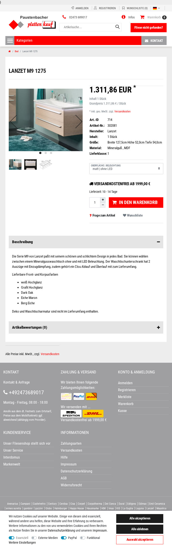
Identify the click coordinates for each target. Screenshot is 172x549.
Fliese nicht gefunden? (148, 28)
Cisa (72, 503)
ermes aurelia (13, 508)
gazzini (39, 508)
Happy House (77, 508)
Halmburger (60, 508)
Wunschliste (134, 215)
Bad (16, 51)
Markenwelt (11, 464)
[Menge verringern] (102, 205)
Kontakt (156, 41)
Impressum (100, 530)
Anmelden (125, 383)
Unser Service (13, 450)
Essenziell (22, 538)
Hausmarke (93, 508)
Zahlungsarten (71, 443)
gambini (28, 508)
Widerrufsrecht (71, 485)
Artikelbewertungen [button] (29, 327)
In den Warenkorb (138, 202)
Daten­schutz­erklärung (61, 530)
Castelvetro (39, 503)
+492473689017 (26, 392)
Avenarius (12, 503)
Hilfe (64, 457)
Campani (25, 503)
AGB (64, 478)
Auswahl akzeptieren (140, 540)
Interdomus (11, 457)
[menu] (10, 40)
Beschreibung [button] (22, 242)
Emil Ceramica (157, 503)
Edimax (142, 503)
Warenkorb (125, 404)
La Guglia (128, 508)
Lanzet (150, 508)
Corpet (81, 503)
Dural (122, 503)
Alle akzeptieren (139, 518)
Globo (48, 508)
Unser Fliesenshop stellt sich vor (26, 443)
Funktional (93, 538)
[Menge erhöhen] (102, 200)
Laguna (140, 508)
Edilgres (131, 503)
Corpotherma (95, 503)
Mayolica (161, 508)
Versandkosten (122, 111)
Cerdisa (63, 503)
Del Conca (110, 503)
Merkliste (124, 397)
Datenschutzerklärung (76, 471)
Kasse (122, 411)
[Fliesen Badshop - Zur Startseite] (32, 21)
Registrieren (127, 390)
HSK (103, 508)
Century (52, 503)
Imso (111, 508)
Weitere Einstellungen (22, 542)
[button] (128, 17)
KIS (118, 508)
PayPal (72, 538)
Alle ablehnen (139, 529)
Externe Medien (48, 538)
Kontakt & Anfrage (16, 382)
